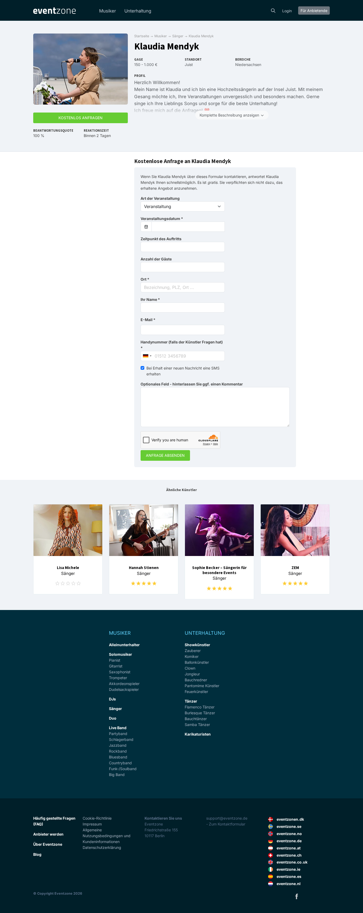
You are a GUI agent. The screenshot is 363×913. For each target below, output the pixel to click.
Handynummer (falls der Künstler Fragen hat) (182, 345)
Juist (189, 64)
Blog (37, 854)
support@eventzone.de (226, 818)
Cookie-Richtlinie (97, 818)
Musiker (107, 11)
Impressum (92, 824)
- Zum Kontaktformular (225, 824)
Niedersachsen (248, 64)
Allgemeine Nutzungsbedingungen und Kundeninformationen (106, 836)
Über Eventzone (47, 844)
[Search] (273, 10)
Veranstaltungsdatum (162, 218)
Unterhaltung (137, 11)
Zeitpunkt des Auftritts (161, 238)
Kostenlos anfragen (80, 117)
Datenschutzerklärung (102, 847)
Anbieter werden (48, 834)
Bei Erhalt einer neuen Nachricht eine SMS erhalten (183, 371)
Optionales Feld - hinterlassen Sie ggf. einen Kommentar (192, 384)
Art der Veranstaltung (160, 198)
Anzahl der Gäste (156, 259)
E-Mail (148, 319)
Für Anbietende (314, 10)
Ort (145, 279)
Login (287, 11)
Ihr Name (150, 299)
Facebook (297, 896)
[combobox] (183, 287)
